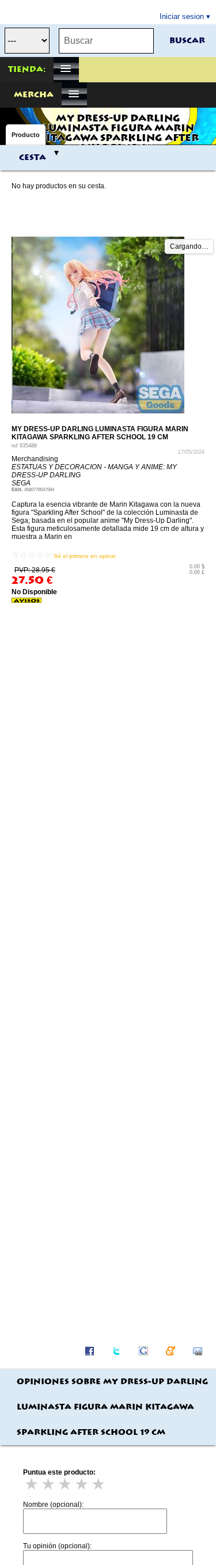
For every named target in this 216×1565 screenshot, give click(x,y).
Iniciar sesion (182, 16)
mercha (34, 95)
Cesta (32, 157)
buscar (187, 40)
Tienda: (27, 69)
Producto (26, 134)
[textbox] (106, 41)
